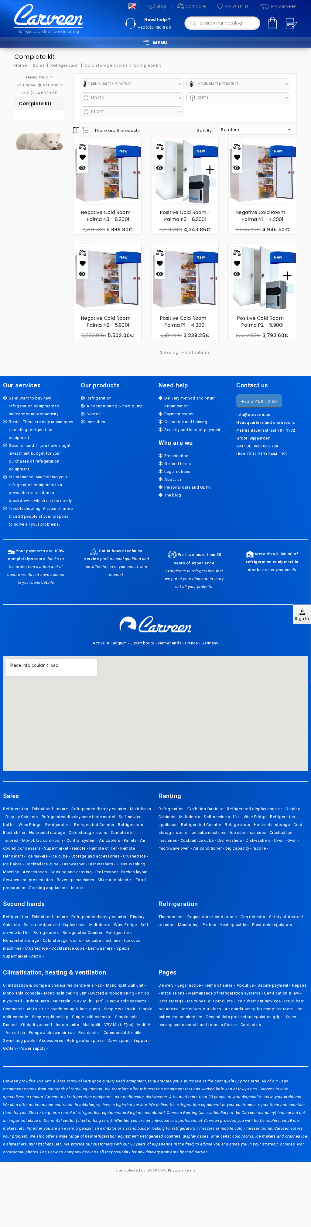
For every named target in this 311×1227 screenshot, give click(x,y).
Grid (76, 130)
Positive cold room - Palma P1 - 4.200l (185, 322)
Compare (196, 6)
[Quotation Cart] (290, 24)
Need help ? (157, 19)
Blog (161, 6)
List (86, 130)
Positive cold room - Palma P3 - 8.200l (185, 216)
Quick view (82, 167)
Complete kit (35, 103)
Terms (190, 1170)
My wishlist (236, 6)
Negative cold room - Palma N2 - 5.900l (108, 322)
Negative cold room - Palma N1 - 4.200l (262, 216)
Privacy (174, 1170)
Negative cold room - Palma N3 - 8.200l (108, 216)
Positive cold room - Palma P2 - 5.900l (262, 322)
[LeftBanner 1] (39, 138)
